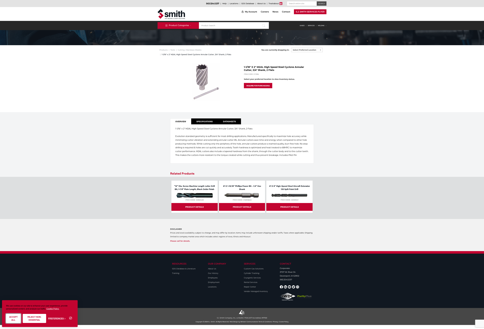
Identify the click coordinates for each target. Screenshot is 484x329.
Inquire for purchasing (258, 85)
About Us (261, 3)
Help (224, 3)
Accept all (13, 318)
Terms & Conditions (265, 322)
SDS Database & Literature (183, 269)
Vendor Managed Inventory (256, 291)
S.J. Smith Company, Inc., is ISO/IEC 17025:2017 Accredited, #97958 (242, 318)
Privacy (275, 322)
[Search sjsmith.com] (263, 25)
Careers (265, 12)
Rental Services (250, 282)
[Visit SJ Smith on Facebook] (281, 286)
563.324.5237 (212, 3)
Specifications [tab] (204, 121)
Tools (172, 50)
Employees (213, 278)
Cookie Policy (284, 322)
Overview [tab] (180, 121)
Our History (213, 273)
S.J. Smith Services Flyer (310, 12)
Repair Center (250, 287)
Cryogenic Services (252, 278)
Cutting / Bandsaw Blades (189, 50)
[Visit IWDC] (287, 296)
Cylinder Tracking (251, 273)
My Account (251, 12)
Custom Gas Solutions (254, 269)
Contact (286, 12)
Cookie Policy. (52, 308)
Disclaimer (176, 229)
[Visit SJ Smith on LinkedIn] (285, 286)
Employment (214, 282)
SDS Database (247, 3)
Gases (302, 25)
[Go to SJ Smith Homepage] (171, 14)
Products (163, 50)
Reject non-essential (34, 318)
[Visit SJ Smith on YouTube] (289, 286)
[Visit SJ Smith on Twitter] (293, 286)
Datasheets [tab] (229, 121)
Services (311, 25)
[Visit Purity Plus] (304, 296)
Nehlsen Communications (249, 322)
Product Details (194, 206)
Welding (321, 25)
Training (175, 273)
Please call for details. (180, 241)
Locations (234, 3)
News (275, 12)
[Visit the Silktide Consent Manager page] (71, 318)
